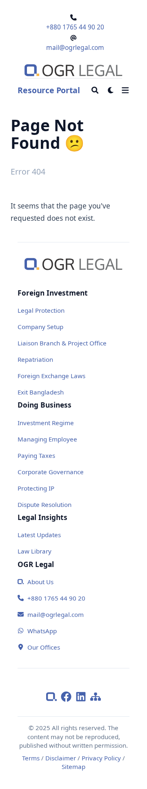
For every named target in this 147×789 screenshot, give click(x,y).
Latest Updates (39, 535)
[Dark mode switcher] (110, 90)
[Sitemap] (95, 696)
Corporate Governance (51, 472)
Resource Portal (49, 90)
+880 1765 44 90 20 (75, 26)
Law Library (34, 551)
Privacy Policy (101, 758)
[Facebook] (68, 696)
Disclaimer (60, 758)
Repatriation (35, 359)
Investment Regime (46, 423)
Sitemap (73, 766)
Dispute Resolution (44, 504)
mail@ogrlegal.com (75, 47)
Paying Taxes (36, 455)
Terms (31, 758)
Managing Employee (47, 439)
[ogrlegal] (53, 696)
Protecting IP (36, 488)
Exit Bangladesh (41, 392)
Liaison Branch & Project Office (62, 343)
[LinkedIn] (83, 696)
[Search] (94, 90)
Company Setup (40, 327)
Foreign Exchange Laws (51, 376)
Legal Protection (41, 310)
